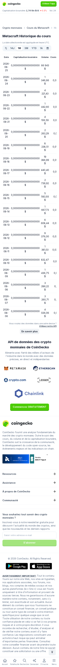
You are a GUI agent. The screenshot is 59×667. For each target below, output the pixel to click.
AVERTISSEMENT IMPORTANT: (19, 576)
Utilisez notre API (48, 326)
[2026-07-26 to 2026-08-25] (47, 48)
